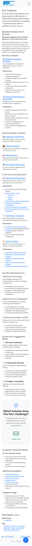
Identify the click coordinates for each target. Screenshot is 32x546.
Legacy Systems (11, 241)
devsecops (7, 528)
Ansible (10, 199)
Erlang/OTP (8, 229)
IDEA (19, 541)
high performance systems (11, 530)
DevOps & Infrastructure (15, 178)
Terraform (11, 195)
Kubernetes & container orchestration (17, 201)
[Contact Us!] (25, 540)
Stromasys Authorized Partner (14, 476)
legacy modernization (18, 528)
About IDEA (8, 520)
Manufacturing (11, 155)
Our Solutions (9, 536)
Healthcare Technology (14, 136)
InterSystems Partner (12, 482)
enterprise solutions (9, 526)
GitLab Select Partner (11, 474)
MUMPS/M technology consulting (15, 227)
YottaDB (7, 231)
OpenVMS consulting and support (15, 252)
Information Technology (15, 164)
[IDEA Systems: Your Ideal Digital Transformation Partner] (2, 536)
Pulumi (10, 197)
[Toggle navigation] (28, 3)
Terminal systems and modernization (16, 266)
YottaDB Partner (10, 480)
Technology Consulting (14, 215)
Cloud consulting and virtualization (16, 207)
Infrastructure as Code (12, 193)
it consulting (20, 526)
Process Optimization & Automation (14, 97)
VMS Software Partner (12, 478)
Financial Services (12, 146)
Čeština (17, 515)
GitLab (7, 189)
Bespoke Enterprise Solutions (12, 60)
